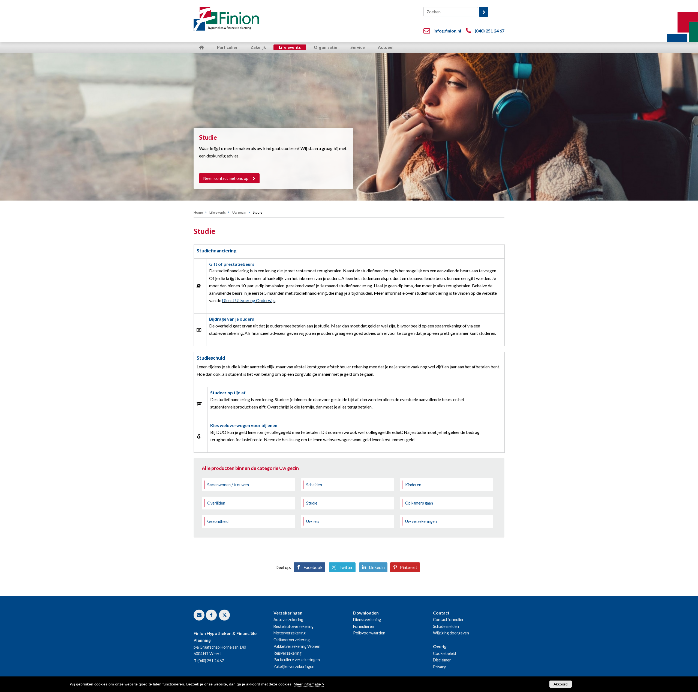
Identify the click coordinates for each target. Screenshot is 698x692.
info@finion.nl (447, 30)
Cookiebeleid (444, 653)
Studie (311, 503)
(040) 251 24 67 (489, 30)
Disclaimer (442, 660)
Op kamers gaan (419, 503)
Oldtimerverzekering (291, 639)
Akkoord (560, 684)
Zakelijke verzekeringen (293, 666)
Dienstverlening (367, 619)
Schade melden (446, 626)
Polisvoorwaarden (369, 633)
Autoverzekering (288, 619)
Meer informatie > (309, 684)
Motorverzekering (289, 633)
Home (198, 212)
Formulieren (363, 626)
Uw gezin (239, 212)
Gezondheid (217, 521)
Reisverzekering (287, 653)
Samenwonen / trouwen (228, 484)
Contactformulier (448, 619)
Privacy (439, 666)
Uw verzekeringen (421, 521)
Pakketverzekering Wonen (296, 646)
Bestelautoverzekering (293, 626)
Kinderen (413, 484)
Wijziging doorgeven (451, 633)
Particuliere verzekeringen (296, 659)
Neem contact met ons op (225, 178)
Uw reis (312, 521)
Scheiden (314, 484)
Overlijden (216, 503)
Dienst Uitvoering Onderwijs (248, 300)
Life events (217, 212)
